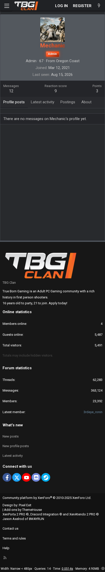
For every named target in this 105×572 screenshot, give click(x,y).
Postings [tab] (67, 102)
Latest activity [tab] (42, 102)
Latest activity (13, 456)
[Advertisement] (52, 184)
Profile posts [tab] (14, 102)
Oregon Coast (68, 61)
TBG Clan (9, 282)
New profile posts (16, 446)
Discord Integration (44, 514)
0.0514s (67, 568)
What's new (13, 425)
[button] (102, 568)
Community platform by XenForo (47, 498)
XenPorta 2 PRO (14, 514)
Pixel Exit (25, 505)
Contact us (10, 528)
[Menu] (6, 6)
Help (6, 548)
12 (11, 91)
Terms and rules (14, 538)
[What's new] (99, 6)
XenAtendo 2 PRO (82, 514)
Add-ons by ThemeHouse (23, 510)
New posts (11, 436)
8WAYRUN (36, 519)
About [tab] (86, 102)
